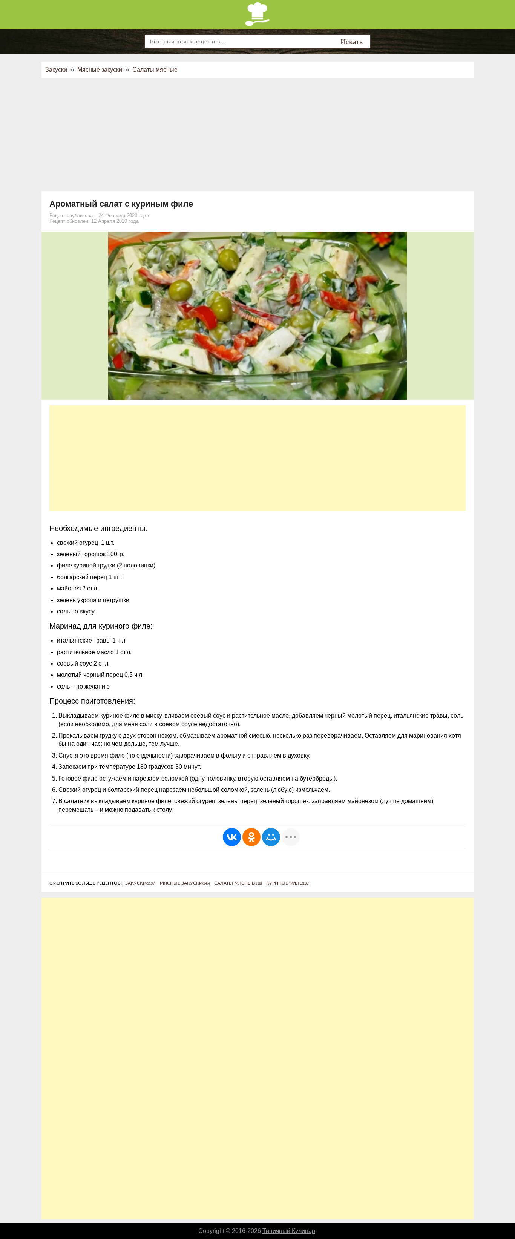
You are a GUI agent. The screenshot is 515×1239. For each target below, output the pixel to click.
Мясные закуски (99, 69)
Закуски (56, 69)
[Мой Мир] (271, 837)
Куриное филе (287, 883)
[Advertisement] (257, 134)
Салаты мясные (155, 69)
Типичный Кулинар (288, 1231)
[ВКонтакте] (232, 837)
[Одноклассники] (251, 837)
